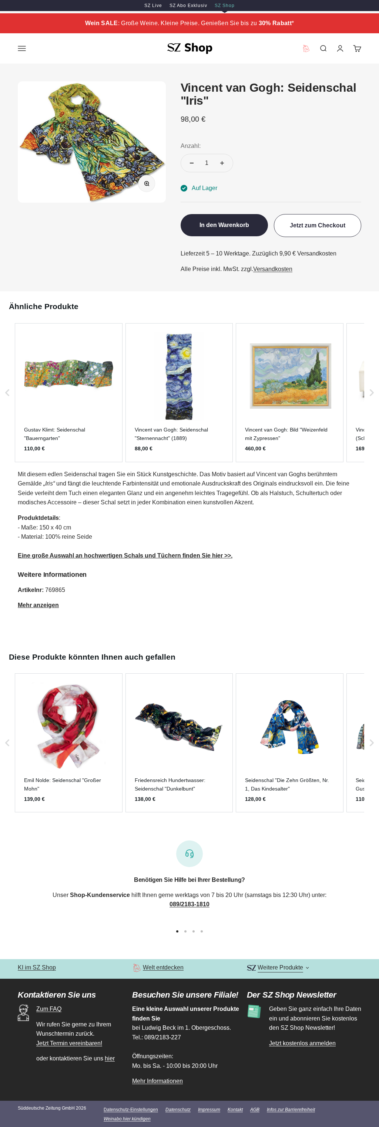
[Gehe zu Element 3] (193, 931)
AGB (254, 1109)
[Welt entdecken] (136, 967)
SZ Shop (225, 5)
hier (110, 1058)
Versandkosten (272, 269)
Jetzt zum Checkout (317, 225)
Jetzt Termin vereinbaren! (69, 1043)
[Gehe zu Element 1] (177, 931)
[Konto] (340, 48)
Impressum (209, 1109)
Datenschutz (178, 1109)
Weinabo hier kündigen (127, 1118)
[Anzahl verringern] (191, 163)
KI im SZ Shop (37, 967)
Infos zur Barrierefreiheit (291, 1109)
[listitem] (69, 392)
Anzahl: (191, 146)
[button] (7, 393)
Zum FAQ (48, 1009)
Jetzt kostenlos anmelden (302, 1043)
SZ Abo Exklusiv (188, 5)
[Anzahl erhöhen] (222, 163)
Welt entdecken (163, 967)
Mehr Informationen (157, 1081)
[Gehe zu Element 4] (202, 931)
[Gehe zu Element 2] (185, 931)
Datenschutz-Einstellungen (131, 1109)
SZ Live (153, 5)
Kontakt (235, 1109)
